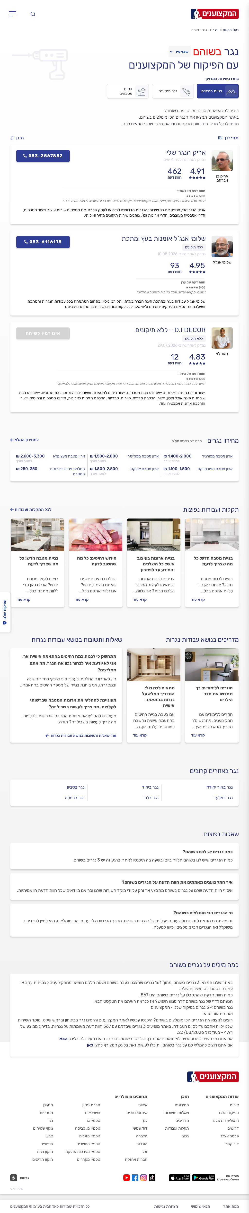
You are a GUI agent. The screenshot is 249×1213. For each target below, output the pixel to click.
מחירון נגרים (223, 440)
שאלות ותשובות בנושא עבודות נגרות (76, 639)
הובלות (141, 1144)
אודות (234, 1105)
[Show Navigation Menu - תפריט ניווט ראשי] (13, 14)
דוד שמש (140, 1128)
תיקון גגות (45, 1151)
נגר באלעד (223, 797)
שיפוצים (47, 1144)
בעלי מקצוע (231, 30)
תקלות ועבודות (177, 1128)
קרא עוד (198, 599)
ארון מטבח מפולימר (143, 456)
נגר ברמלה (74, 797)
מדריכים (182, 1120)
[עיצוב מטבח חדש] (37, 537)
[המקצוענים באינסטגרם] (144, 1177)
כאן (90, 1045)
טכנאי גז (93, 1120)
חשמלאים (92, 1112)
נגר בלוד (151, 797)
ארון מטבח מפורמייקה (215, 468)
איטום (142, 1105)
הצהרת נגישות (166, 1206)
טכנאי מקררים (88, 1159)
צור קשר (232, 1144)
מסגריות (46, 1112)
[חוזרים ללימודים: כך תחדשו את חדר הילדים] (212, 666)
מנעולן (48, 1105)
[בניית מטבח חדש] (212, 537)
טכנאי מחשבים (88, 1144)
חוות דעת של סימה (191, 374)
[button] (19, 138)
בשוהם (207, 51)
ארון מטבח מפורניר (217, 456)
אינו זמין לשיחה (43, 333)
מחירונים (182, 1105)
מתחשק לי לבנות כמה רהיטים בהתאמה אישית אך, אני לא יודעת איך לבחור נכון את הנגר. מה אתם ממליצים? (69, 663)
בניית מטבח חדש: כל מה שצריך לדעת (213, 561)
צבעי (49, 1136)
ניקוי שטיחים (43, 1128)
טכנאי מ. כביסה (87, 1128)
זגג (145, 1151)
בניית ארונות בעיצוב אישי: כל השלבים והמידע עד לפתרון (156, 563)
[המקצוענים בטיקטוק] (152, 1177)
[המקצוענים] (215, 14)
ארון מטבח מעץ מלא (69, 456)
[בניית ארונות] (153, 537)
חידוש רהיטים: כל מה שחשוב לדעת (96, 561)
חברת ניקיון (91, 1105)
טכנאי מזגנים (89, 1136)
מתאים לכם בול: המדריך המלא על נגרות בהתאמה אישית (158, 696)
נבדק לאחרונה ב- (181, 254)
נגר (215, 30)
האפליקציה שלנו (226, 1120)
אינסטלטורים (137, 1112)
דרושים (233, 1128)
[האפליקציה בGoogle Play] (203, 1177)
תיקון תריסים (42, 1159)
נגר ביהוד (150, 787)
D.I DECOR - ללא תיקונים (170, 330)
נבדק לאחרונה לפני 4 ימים (184, 159)
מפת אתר (231, 1206)
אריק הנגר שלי (186, 152)
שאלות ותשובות (176, 1112)
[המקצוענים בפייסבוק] (136, 1177)
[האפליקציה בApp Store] (179, 1177)
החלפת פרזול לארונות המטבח (67, 471)
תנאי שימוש (200, 1206)
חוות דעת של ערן (193, 282)
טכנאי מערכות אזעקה (82, 1151)
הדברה (141, 1136)
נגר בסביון (75, 787)
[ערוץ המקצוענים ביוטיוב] (127, 1177)
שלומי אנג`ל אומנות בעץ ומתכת (164, 238)
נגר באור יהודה (219, 787)
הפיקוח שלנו (229, 1112)
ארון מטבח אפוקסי (144, 468)
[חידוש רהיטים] (95, 537)
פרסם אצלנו (229, 1136)
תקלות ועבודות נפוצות (211, 509)
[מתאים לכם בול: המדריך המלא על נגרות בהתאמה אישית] (153, 666)
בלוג (185, 1136)
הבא (63, 1038)
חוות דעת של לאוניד (191, 191)
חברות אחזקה (136, 1159)
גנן (145, 1120)
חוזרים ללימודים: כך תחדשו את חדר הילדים (214, 693)
